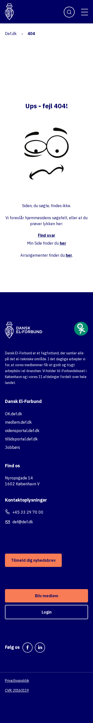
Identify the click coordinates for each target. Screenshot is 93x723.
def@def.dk (22, 521)
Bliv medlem (46, 595)
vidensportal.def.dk (22, 430)
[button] (84, 12)
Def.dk (11, 33)
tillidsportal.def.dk (21, 438)
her (63, 243)
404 (31, 33)
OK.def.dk (13, 413)
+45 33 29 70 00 (27, 512)
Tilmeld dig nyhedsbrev (33, 560)
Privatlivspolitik (17, 680)
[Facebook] (27, 647)
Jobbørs (12, 447)
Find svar (46, 235)
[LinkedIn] (40, 647)
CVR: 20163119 (17, 690)
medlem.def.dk (18, 422)
